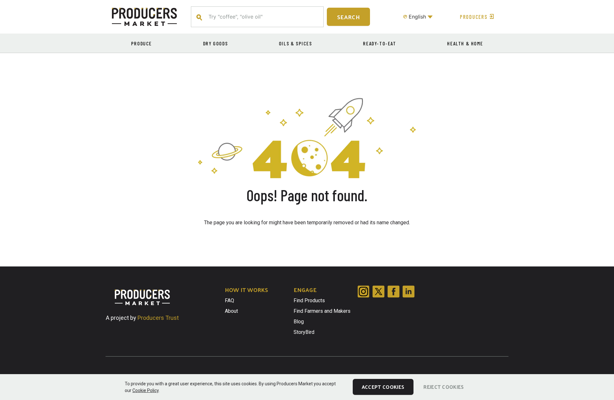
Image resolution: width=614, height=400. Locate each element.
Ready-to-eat (379, 43)
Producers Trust (158, 317)
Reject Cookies (443, 386)
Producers (473, 16)
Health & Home (465, 43)
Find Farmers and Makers (322, 311)
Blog (299, 322)
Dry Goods (215, 43)
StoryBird (304, 332)
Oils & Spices (295, 43)
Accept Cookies (383, 386)
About (231, 311)
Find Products (309, 300)
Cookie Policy (145, 390)
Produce (141, 43)
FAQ (229, 300)
